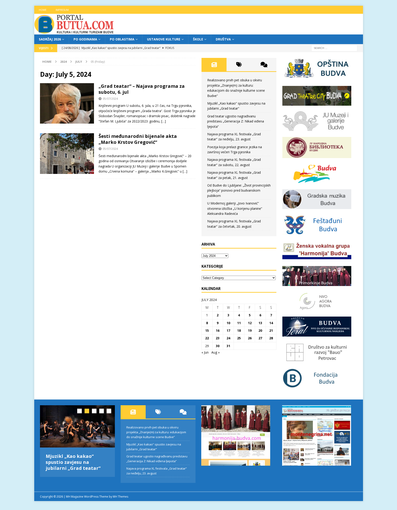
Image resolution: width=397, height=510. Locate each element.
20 (260, 330)
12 (250, 323)
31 (228, 346)
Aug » (215, 352)
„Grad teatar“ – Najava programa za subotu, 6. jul (142, 89)
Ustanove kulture (163, 39)
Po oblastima (122, 39)
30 (217, 346)
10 (228, 323)
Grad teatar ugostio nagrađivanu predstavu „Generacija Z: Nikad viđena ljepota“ (235, 121)
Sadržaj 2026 (50, 39)
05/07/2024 (110, 98)
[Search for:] (334, 48)
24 (228, 338)
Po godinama (85, 39)
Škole (198, 39)
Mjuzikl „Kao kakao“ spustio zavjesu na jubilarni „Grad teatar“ (73, 462)
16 (217, 330)
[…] (163, 121)
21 (271, 330)
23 (217, 338)
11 (239, 323)
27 (260, 338)
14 (271, 323)
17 (228, 330)
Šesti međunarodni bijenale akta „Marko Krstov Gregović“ (138, 139)
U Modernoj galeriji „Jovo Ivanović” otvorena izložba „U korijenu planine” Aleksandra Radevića (234, 208)
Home (42, 9)
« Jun (205, 352)
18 (239, 330)
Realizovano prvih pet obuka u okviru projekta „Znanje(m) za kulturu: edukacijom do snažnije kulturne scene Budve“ (156, 432)
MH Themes (120, 494)
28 (271, 338)
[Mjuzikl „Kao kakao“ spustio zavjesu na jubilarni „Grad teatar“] (77, 426)
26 (250, 338)
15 (207, 330)
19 (250, 330)
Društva (223, 39)
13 (260, 323)
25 (239, 338)
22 (207, 338)
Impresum (62, 9)
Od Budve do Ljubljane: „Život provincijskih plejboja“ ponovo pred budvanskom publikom (239, 190)
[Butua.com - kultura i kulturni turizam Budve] (74, 32)
